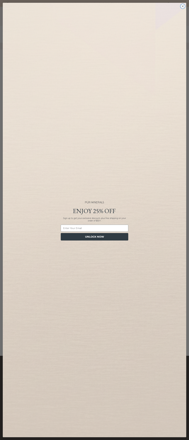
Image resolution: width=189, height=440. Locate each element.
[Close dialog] (182, 6)
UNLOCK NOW (94, 236)
